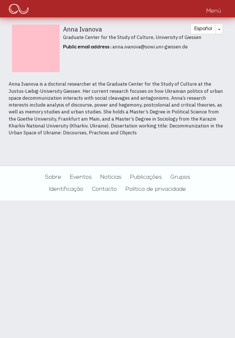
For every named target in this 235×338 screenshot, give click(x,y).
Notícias (111, 177)
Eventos (81, 177)
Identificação (66, 189)
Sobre (53, 177)
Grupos (180, 177)
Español (203, 28)
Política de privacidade (156, 189)
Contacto (104, 189)
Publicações (146, 177)
